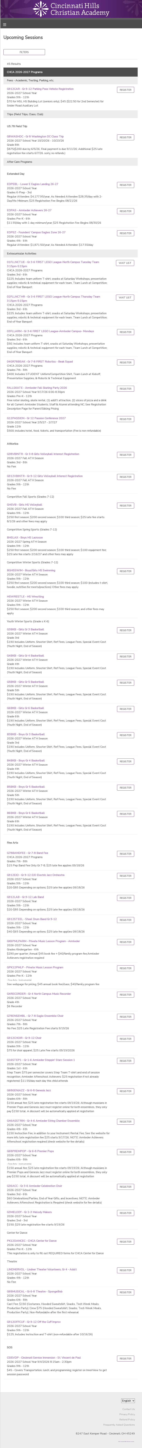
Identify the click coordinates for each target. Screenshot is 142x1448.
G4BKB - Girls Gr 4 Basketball (25, 656)
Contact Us (128, 1409)
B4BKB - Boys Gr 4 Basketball (26, 760)
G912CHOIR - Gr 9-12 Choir (24, 1038)
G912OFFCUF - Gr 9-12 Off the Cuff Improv (34, 1322)
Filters (24, 52)
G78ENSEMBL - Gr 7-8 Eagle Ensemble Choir (35, 1016)
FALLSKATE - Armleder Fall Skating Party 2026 (37, 388)
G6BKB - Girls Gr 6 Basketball (25, 708)
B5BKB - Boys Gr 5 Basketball (26, 787)
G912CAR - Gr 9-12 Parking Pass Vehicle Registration (40, 89)
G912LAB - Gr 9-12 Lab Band (25, 897)
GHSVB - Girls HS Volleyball (24, 505)
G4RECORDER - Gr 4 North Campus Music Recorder (39, 994)
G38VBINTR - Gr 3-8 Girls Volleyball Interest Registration (43, 454)
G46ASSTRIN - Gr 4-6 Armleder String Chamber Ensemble (43, 1121)
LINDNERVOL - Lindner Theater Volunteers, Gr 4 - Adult (42, 1269)
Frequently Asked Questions (119, 1424)
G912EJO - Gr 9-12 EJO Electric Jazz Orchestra (35, 875)
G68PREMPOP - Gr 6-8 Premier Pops (30, 1151)
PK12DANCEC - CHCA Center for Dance (32, 1241)
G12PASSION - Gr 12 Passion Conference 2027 (36, 418)
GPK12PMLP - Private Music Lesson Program (35, 967)
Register (125, 90)
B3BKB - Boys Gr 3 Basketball (26, 734)
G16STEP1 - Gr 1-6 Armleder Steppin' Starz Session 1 (41, 1060)
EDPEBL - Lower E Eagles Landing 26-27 (32, 184)
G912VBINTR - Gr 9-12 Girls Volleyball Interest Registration (45, 476)
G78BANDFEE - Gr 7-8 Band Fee (27, 853)
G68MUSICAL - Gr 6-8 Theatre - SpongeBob (35, 1291)
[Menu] (7, 24)
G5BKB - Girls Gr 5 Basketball (25, 682)
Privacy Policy (127, 1414)
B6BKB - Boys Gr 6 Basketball (26, 813)
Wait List (125, 263)
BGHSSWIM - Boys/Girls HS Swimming (31, 570)
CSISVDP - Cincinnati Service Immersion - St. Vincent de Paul (44, 1358)
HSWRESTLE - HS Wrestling (25, 597)
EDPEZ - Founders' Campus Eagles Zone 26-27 (36, 232)
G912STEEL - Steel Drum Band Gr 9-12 (32, 919)
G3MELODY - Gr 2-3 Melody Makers (29, 1212)
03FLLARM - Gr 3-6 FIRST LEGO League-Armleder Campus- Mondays (50, 331)
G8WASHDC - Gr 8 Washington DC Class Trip (35, 136)
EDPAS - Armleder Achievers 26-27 (29, 210)
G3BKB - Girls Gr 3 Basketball (25, 629)
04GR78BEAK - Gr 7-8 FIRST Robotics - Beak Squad (40, 362)
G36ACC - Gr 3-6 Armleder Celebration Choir (34, 1186)
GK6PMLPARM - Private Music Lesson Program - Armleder (43, 941)
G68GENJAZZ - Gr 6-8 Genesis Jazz (29, 1090)
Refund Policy (127, 1419)
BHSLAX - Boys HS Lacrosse (25, 537)
